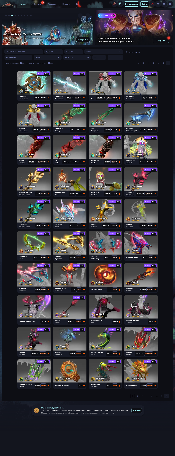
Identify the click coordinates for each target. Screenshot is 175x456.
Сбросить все (134, 52)
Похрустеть (82, 39)
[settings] (170, 4)
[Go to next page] (168, 63)
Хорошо (137, 410)
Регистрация (131, 4)
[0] (158, 4)
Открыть (161, 40)
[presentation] (114, 4)
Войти (145, 4)
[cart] (158, 4)
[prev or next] (80, 15)
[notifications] (164, 4)
